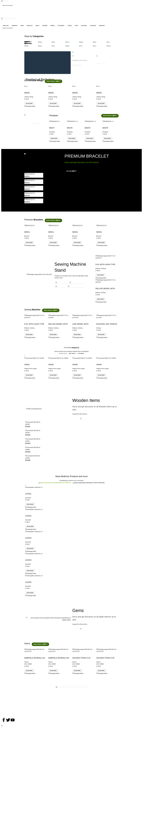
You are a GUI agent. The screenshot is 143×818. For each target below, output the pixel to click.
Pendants (52, 132)
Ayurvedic (28, 498)
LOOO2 (28, 516)
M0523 (27, 202)
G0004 (99, 365)
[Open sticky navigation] (71, 22)
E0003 (27, 443)
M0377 (52, 128)
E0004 (27, 452)
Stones (26, 662)
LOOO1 (28, 494)
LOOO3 (28, 538)
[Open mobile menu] (71, 16)
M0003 (75, 93)
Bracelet (26, 236)
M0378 (69, 128)
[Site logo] (4, 1)
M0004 (99, 93)
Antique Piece (28, 368)
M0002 (51, 93)
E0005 (27, 460)
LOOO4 (28, 560)
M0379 (87, 128)
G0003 (75, 365)
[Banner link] (95, 52)
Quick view (26, 89)
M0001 (27, 93)
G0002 (51, 365)
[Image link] (71, 694)
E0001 (27, 426)
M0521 (27, 176)
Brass (35, 368)
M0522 (27, 189)
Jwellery (26, 97)
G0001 (27, 365)
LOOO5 (28, 582)
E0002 (27, 435)
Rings (31, 97)
